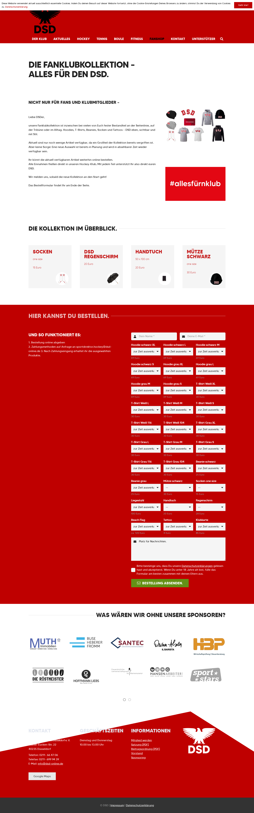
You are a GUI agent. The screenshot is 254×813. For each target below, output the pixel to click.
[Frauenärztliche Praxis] (65, 671)
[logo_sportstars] (144, 674)
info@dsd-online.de (50, 763)
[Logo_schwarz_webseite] (45, 21)
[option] (65, 671)
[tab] (124, 699)
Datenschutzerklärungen (197, 566)
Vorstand (137, 753)
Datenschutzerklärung (140, 805)
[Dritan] (168, 645)
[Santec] (127, 642)
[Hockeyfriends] (184, 672)
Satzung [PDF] (140, 744)
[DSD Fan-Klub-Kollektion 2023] (195, 125)
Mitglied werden (141, 740)
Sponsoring (138, 757)
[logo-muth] (45, 643)
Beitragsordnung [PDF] (145, 749)
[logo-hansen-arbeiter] (105, 671)
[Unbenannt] (223, 681)
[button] (49, 39)
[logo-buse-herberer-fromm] (86, 642)
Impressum (117, 805)
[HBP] (209, 646)
